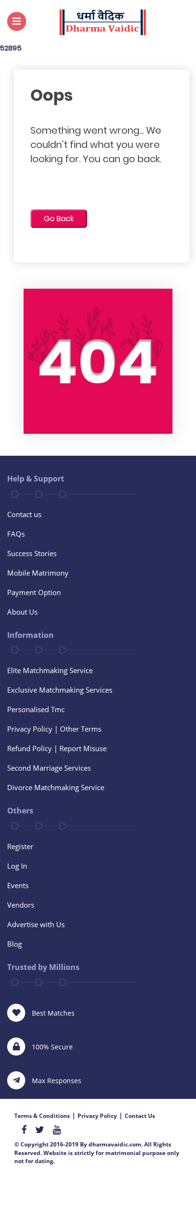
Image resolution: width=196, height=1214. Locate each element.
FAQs (16, 533)
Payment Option (34, 592)
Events (18, 885)
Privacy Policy (97, 1116)
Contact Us (140, 1116)
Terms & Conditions (42, 1116)
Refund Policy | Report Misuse (57, 748)
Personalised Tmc (36, 709)
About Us (22, 612)
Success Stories (32, 553)
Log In (17, 866)
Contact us (24, 514)
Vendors (20, 905)
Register (20, 846)
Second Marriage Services (49, 768)
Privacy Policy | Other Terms (54, 729)
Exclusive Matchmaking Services (59, 690)
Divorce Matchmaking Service (55, 787)
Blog (14, 944)
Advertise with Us (36, 924)
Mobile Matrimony (38, 573)
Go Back (59, 218)
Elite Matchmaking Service (50, 670)
